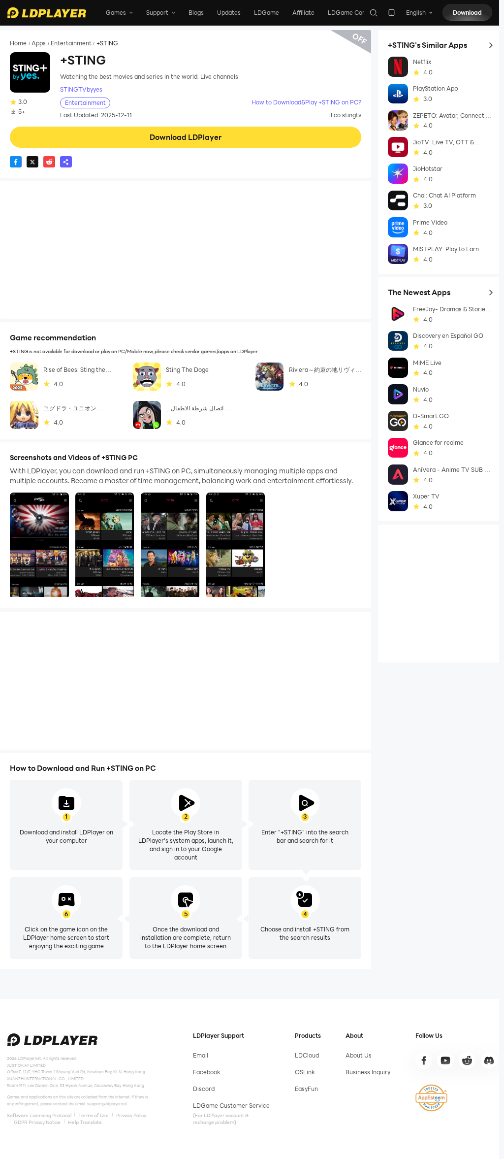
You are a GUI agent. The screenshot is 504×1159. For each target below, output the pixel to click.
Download (467, 12)
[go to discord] (489, 1060)
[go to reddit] (467, 1060)
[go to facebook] (423, 1060)
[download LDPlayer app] (391, 12)
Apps (39, 43)
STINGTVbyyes (81, 89)
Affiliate (303, 12)
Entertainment (71, 43)
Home (18, 43)
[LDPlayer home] (46, 13)
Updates (229, 12)
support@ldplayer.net (107, 1103)
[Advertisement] (185, 250)
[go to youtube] (445, 1060)
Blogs (196, 12)
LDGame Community (357, 12)
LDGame (266, 12)
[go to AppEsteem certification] (431, 1098)
